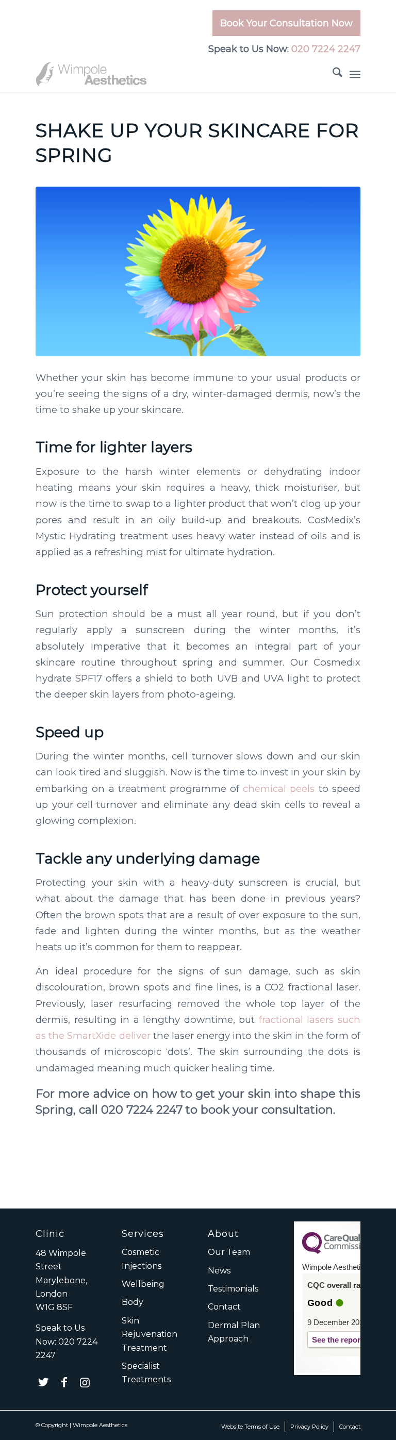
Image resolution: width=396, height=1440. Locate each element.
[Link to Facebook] (64, 1382)
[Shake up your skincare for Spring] (198, 271)
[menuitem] (283, 25)
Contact (224, 1307)
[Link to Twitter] (43, 1382)
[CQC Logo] (336, 1251)
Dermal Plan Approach (234, 1332)
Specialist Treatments (146, 1372)
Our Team (229, 1252)
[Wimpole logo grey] (92, 74)
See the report (337, 1339)
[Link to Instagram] (84, 1382)
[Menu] (355, 74)
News (219, 1271)
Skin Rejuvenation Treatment (149, 1334)
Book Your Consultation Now (286, 23)
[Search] (332, 74)
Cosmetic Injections (141, 1258)
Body (132, 1302)
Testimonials (233, 1289)
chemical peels (279, 789)
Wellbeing (143, 1284)
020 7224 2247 (325, 49)
